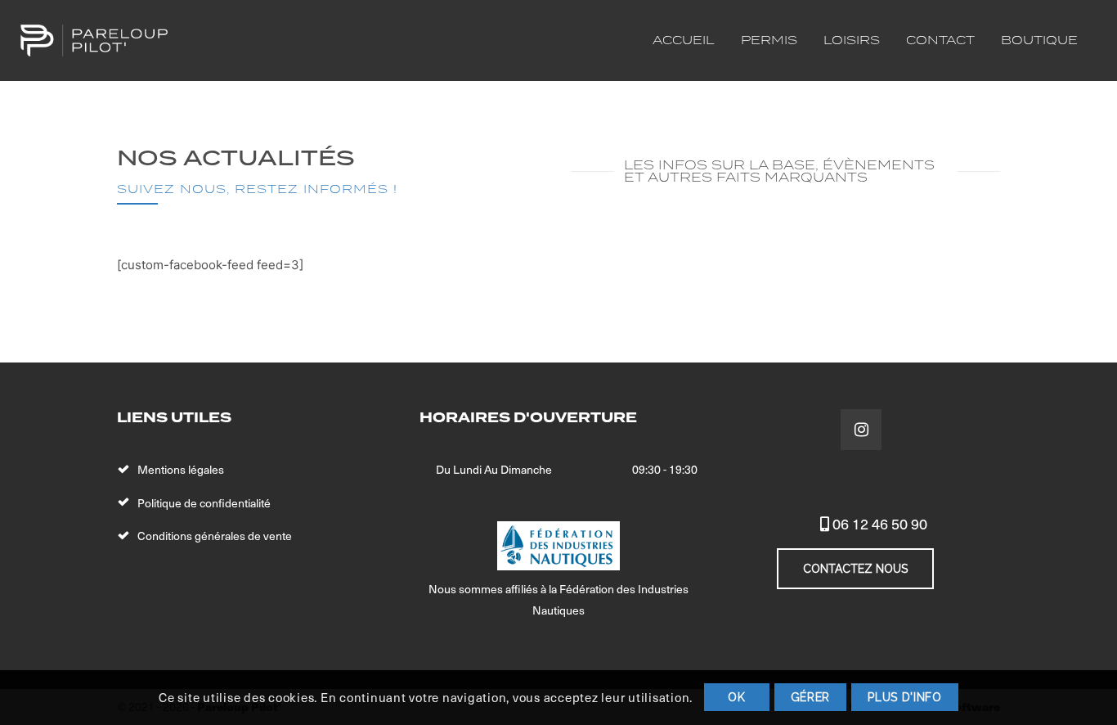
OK (736, 698)
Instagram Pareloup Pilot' (861, 429)
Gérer (811, 698)
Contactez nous (855, 568)
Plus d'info (905, 698)
